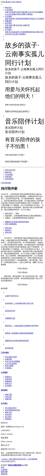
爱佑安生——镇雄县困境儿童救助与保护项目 (22, 326)
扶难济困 (8, 177)
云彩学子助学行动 (11, 296)
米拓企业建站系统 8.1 (16, 465)
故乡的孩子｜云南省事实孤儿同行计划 (19, 303)
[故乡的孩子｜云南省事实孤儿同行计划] (24, 300)
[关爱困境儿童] (24, 314)
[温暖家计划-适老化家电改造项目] (24, 337)
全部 (6, 12)
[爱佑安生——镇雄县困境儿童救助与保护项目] (24, 322)
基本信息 (8, 228)
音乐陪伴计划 (10, 311)
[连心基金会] (22, 2)
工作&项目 (9, 174)
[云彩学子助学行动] (24, 292)
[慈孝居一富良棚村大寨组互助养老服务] (24, 329)
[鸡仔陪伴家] (24, 344)
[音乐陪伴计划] (24, 307)
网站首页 (8, 8)
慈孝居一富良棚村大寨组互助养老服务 (19, 333)
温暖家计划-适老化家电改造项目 (17, 341)
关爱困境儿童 (10, 318)
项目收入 (8, 230)
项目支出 (8, 232)
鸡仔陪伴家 (9, 179)
